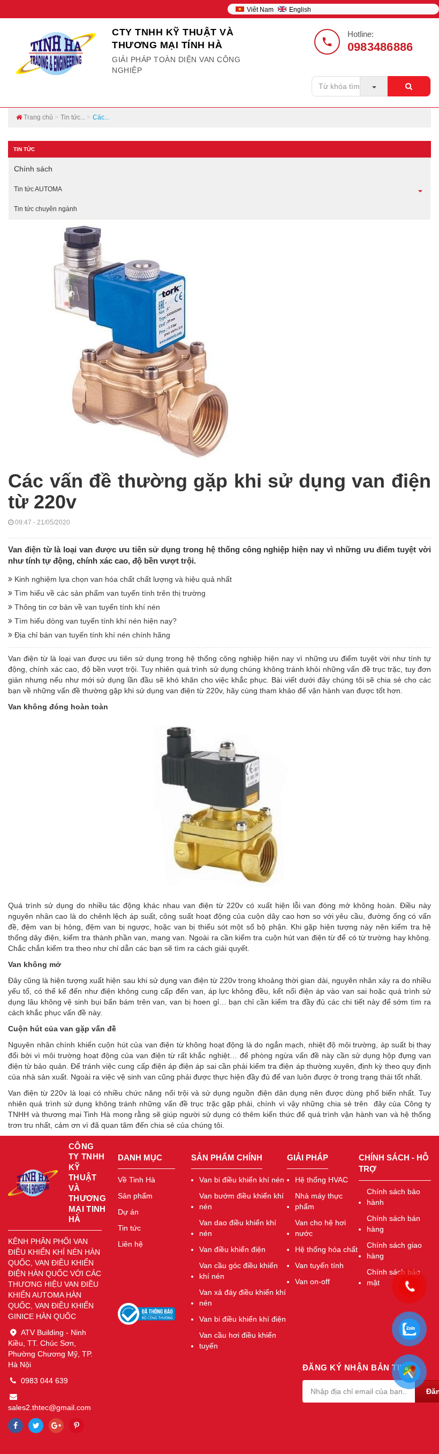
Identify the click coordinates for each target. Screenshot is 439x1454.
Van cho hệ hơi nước (320, 1228)
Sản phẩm (135, 1195)
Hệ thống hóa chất (326, 1249)
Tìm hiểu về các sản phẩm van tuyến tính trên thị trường (109, 593)
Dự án (128, 1212)
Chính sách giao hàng (394, 1250)
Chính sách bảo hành (393, 1196)
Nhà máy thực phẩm (319, 1201)
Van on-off (312, 1281)
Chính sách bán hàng (393, 1223)
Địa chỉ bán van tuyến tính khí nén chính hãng (91, 635)
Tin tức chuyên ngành (45, 209)
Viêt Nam (261, 9)
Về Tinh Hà (136, 1179)
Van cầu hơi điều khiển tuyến (237, 1340)
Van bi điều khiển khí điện (242, 1319)
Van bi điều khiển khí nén (241, 1179)
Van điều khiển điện (232, 1249)
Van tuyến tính (319, 1265)
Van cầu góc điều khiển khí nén (238, 1270)
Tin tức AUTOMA (38, 189)
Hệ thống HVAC (321, 1179)
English (300, 9)
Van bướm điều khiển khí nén (241, 1201)
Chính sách (33, 168)
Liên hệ (130, 1244)
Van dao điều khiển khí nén (237, 1228)
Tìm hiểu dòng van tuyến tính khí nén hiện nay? (94, 621)
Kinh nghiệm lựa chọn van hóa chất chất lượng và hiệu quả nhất (122, 579)
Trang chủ (37, 117)
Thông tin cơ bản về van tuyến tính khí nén (86, 607)
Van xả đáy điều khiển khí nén (242, 1297)
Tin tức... (72, 117)
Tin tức (129, 1228)
